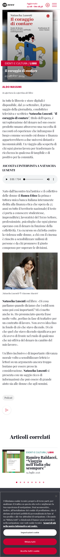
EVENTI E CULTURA (16, 63)
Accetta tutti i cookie (30, 551)
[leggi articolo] (13, 461)
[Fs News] (10, 5)
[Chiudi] (56, 496)
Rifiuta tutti (30, 541)
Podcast (8, 397)
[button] (16, 482)
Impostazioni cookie (30, 532)
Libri (33, 63)
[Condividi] (16, 410)
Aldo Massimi (12, 87)
